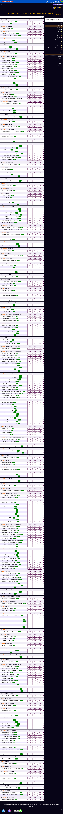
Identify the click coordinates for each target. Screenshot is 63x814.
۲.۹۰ (35, 98)
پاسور (34, 13)
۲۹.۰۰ (40, 72)
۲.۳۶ (30, 311)
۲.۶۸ (30, 222)
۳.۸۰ (40, 23)
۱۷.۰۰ (40, 21)
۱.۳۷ (30, 340)
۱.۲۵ (30, 575)
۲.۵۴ (30, 176)
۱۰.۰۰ (40, 58)
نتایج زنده (44, 13)
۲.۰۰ (40, 35)
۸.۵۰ (35, 21)
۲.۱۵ (30, 204)
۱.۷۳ (40, 283)
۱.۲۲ (30, 66)
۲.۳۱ (30, 213)
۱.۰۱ (29, 131)
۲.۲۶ (30, 689)
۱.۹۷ (30, 495)
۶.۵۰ (40, 33)
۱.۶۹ (30, 74)
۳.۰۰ (35, 277)
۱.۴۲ (30, 181)
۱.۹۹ (40, 121)
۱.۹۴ (30, 295)
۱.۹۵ (30, 528)
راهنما (8, 13)
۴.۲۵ (40, 378)
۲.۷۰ (40, 159)
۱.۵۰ (30, 244)
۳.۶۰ (35, 35)
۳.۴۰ (30, 35)
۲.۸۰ (35, 23)
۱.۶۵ (30, 94)
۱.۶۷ (30, 381)
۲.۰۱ (30, 195)
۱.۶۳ (30, 112)
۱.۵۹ (30, 150)
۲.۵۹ (30, 416)
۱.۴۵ (40, 47)
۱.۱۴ (30, 62)
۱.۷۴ (30, 78)
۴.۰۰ (40, 74)
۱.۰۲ (30, 72)
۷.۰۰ (40, 53)
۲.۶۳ (40, 369)
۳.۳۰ (35, 152)
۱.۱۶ (30, 64)
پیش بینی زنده (50, 13)
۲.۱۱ (39, 222)
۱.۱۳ (30, 21)
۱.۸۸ (30, 49)
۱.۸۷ (40, 682)
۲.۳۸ (30, 369)
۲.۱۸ (30, 23)
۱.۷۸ (30, 265)
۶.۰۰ (30, 28)
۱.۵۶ (30, 227)
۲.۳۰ (30, 211)
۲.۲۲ (40, 722)
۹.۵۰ (30, 650)
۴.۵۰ (35, 33)
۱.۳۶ (40, 169)
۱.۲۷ (30, 58)
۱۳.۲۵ (40, 40)
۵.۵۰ (35, 66)
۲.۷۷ (40, 670)
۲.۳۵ (40, 213)
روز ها (61, 52)
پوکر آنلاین (39, 13)
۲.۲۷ (30, 325)
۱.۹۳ (40, 157)
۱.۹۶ (30, 521)
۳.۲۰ (35, 197)
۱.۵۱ (39, 28)
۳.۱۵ (40, 217)
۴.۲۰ (35, 28)
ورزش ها (60, 23)
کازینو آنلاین (18, 13)
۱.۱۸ (30, 141)
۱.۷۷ (30, 202)
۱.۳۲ (40, 83)
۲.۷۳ (40, 514)
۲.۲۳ (30, 218)
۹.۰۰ (40, 290)
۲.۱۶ (30, 285)
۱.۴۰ (30, 773)
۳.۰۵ (35, 96)
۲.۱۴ (40, 98)
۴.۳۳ (35, 110)
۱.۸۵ (30, 217)
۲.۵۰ (30, 174)
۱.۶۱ (39, 136)
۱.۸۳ (30, 197)
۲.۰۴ (40, 309)
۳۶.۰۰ (40, 131)
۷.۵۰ (35, 40)
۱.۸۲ (30, 76)
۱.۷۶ (30, 103)
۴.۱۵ (35, 78)
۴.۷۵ (35, 53)
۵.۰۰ (40, 68)
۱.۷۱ (30, 430)
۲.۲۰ (30, 367)
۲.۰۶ (30, 220)
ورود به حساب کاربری (58, 4)
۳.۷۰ (35, 89)
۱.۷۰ (30, 42)
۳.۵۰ (35, 42)
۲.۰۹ (30, 538)
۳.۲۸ (35, 239)
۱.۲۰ (30, 215)
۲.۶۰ (40, 277)
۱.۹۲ (40, 96)
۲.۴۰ (30, 316)
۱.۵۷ (30, 508)
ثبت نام (50, 4)
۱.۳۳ (30, 53)
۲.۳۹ (40, 534)
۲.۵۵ (40, 174)
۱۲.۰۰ (40, 62)
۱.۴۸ (30, 110)
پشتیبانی (12, 13)
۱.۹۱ (30, 361)
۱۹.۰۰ (40, 190)
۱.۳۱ (30, 70)
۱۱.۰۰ (35, 72)
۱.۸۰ (30, 255)
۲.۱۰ (30, 327)
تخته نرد (29, 13)
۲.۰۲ (30, 680)
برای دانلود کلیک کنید (8, 1)
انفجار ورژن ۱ (24, 13)
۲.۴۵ (40, 211)
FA (1, 4)
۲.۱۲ (30, 395)
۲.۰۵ (40, 246)
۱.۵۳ (30, 229)
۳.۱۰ (30, 121)
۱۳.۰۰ (40, 64)
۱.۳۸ (30, 281)
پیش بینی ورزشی (58, 14)
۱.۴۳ (30, 33)
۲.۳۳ (30, 583)
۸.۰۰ (40, 66)
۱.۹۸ (30, 318)
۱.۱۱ (29, 190)
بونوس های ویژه (59, 810)
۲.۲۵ (30, 159)
